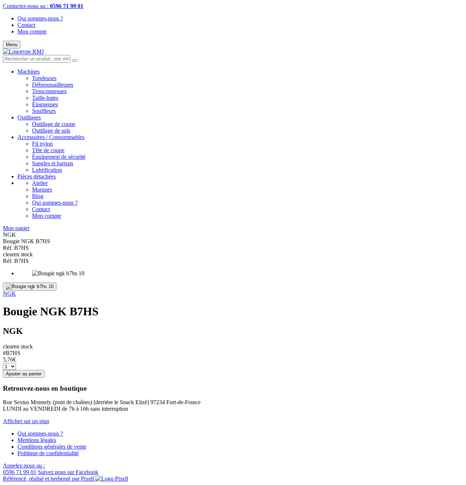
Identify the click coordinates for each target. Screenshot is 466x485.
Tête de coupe (48, 150)
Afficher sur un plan (26, 421)
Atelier (40, 183)
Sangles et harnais (52, 163)
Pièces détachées (36, 176)
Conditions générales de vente (51, 446)
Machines (28, 71)
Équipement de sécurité (59, 157)
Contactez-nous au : (43, 6)
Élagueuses (45, 104)
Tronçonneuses (49, 91)
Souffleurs (44, 111)
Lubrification (47, 170)
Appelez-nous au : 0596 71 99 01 (24, 468)
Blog (37, 196)
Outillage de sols (51, 130)
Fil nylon (42, 144)
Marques (42, 189)
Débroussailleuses (52, 85)
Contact (26, 25)
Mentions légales (36, 440)
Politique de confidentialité (48, 453)
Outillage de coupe (53, 124)
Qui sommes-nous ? (40, 18)
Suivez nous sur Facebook (68, 472)
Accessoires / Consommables (50, 137)
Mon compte (32, 31)
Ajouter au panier (24, 373)
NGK (9, 294)
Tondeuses (44, 78)
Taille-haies (45, 98)
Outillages (29, 117)
